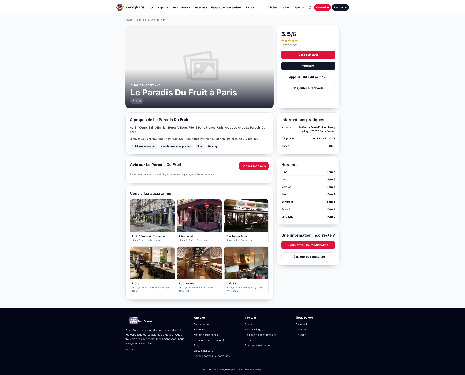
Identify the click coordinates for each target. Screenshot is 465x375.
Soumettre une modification (308, 245)
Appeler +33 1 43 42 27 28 (308, 77)
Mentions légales (255, 329)
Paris (138, 19)
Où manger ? (159, 7)
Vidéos (272, 7)
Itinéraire (308, 66)
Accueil (129, 19)
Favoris (299, 7)
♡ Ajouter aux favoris (308, 88)
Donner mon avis (254, 166)
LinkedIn (301, 334)
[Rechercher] (310, 7)
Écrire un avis (308, 55)
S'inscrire (199, 329)
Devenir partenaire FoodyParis (212, 355)
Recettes (201, 7)
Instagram (302, 329)
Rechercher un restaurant (209, 340)
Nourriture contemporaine (176, 146)
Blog (196, 345)
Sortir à (181, 7)
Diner (200, 146)
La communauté (203, 350)
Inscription (340, 7)
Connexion (322, 7)
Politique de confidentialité (260, 334)
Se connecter (202, 324)
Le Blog (285, 7)
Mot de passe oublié (206, 334)
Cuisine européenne (143, 146)
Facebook (302, 324)
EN (133, 349)
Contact (249, 324)
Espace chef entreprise (226, 7)
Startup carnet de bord (258, 345)
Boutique (250, 340)
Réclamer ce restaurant (308, 256)
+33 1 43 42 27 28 (324, 138)
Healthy (212, 146)
